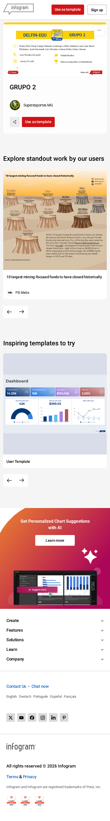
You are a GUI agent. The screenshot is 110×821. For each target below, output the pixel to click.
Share (13, 72)
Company (15, 659)
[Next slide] (22, 312)
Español (56, 696)
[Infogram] (18, 10)
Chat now (40, 686)
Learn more (55, 540)
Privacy (30, 776)
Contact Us (16, 686)
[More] (99, 30)
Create (12, 620)
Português (40, 696)
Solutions (14, 639)
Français (70, 696)
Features (14, 630)
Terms (12, 776)
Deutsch (25, 696)
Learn (11, 649)
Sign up (97, 10)
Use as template (68, 9)
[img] (15, 46)
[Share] (15, 122)
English (11, 696)
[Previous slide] (9, 312)
